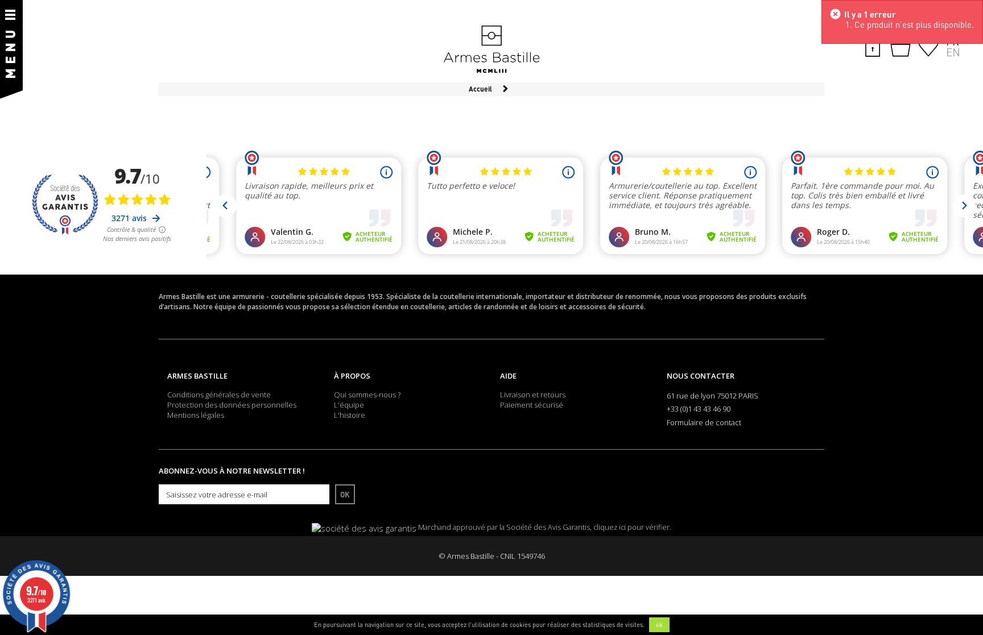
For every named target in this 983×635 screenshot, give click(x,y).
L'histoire (349, 415)
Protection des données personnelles (231, 405)
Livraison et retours (532, 394)
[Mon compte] (872, 45)
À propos (352, 376)
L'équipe (349, 405)
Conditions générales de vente (219, 394)
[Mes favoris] (928, 45)
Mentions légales (195, 415)
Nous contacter (700, 376)
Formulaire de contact (704, 422)
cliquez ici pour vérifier (631, 527)
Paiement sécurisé (531, 405)
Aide (508, 376)
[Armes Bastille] (491, 50)
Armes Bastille (197, 376)
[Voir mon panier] (900, 46)
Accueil (480, 89)
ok (659, 625)
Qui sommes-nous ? (367, 394)
